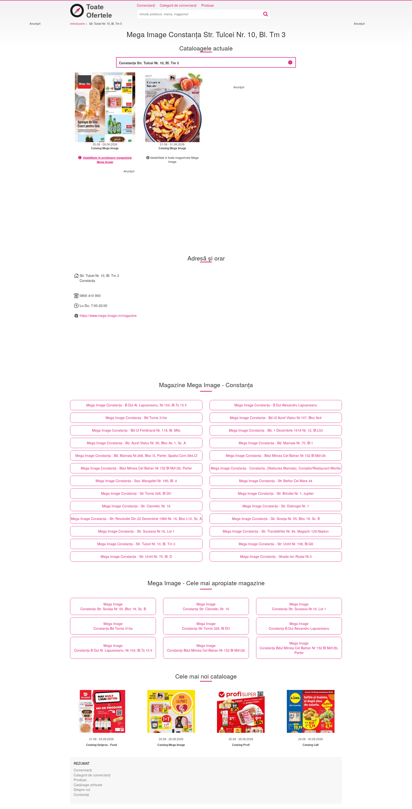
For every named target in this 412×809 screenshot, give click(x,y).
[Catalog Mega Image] (171, 711)
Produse (207, 5)
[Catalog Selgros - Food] (101, 711)
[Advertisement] (44, 96)
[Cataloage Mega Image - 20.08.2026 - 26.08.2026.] (105, 107)
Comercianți (146, 5)
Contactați (81, 794)
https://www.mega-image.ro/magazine (108, 315)
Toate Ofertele (99, 10)
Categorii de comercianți (178, 5)
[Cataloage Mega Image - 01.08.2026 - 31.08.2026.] (172, 107)
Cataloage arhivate (88, 784)
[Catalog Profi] (241, 711)
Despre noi (82, 789)
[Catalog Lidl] (311, 711)
